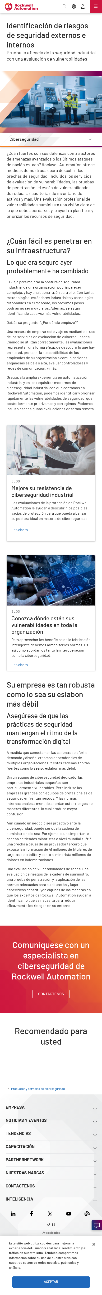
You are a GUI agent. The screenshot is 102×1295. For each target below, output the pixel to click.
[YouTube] (69, 1213)
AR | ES (51, 1224)
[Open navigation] (96, 6)
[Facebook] (32, 1213)
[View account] (83, 6)
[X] (50, 1213)
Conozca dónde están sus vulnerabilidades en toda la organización (50, 561)
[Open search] (65, 6)
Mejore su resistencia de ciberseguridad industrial (48, 428)
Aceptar (51, 1282)
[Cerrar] (94, 1244)
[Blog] (87, 1213)
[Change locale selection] (74, 6)
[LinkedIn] (14, 1213)
